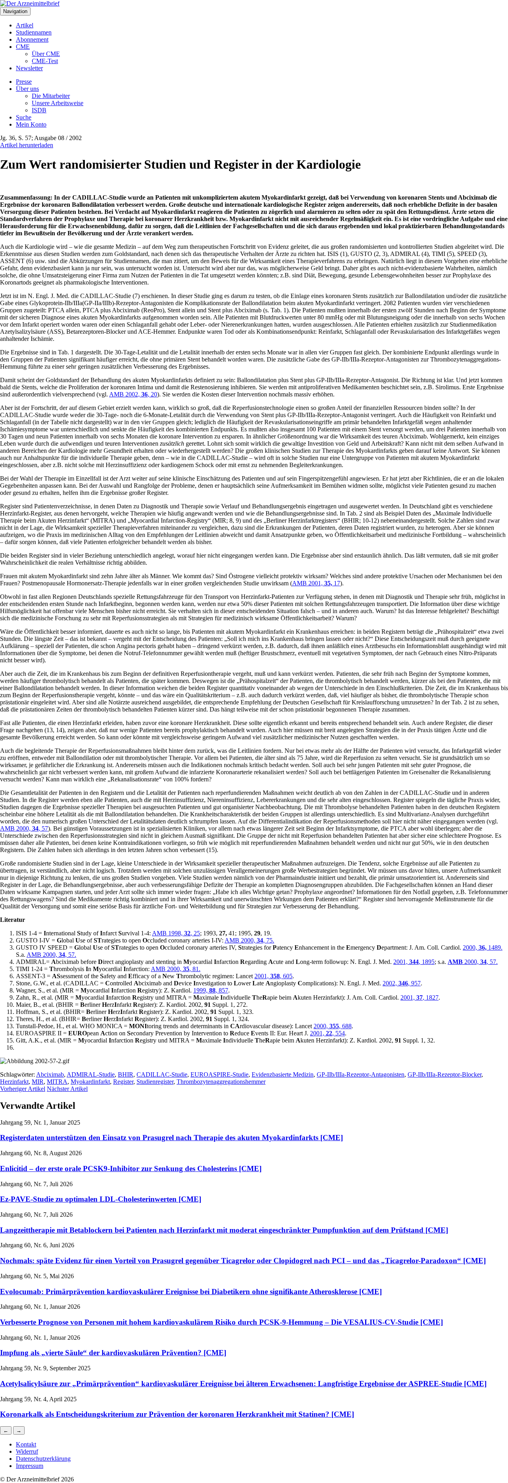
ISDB (39, 110)
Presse (24, 81)
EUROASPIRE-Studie (219, 1074)
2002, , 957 (402, 983)
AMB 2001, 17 (316, 583)
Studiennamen (34, 32)
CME (23, 46)
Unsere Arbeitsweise (57, 103)
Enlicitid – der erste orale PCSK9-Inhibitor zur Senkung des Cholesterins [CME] (131, 1168)
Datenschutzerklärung (43, 1458)
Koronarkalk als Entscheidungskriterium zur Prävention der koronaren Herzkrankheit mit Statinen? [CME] (177, 1414)
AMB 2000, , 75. (249, 940)
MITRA (57, 1081)
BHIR (125, 1074)
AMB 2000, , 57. (51, 954)
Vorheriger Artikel (22, 1088)
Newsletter (29, 68)
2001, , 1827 (419, 997)
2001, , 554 (327, 1033)
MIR (38, 1081)
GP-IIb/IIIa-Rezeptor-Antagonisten (360, 1074)
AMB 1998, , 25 (176, 933)
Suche (23, 117)
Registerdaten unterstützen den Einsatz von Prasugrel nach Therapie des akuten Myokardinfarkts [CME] (171, 1137)
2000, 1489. (482, 947)
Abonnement (32, 39)
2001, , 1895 (414, 961)
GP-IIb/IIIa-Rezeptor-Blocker (444, 1074)
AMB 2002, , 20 (133, 394)
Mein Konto (31, 124)
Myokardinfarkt (90, 1081)
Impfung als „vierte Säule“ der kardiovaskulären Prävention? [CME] (113, 1352)
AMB (455, 961)
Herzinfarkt (14, 1081)
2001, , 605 (273, 976)
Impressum (29, 1465)
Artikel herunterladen (26, 145)
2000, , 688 (333, 1026)
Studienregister (155, 1081)
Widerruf (27, 1451)
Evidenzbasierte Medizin (283, 1074)
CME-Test (45, 61)
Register (123, 1081)
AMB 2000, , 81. (175, 969)
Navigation (15, 11)
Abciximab (50, 1074)
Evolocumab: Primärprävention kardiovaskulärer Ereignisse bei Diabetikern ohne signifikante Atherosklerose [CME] (191, 1291)
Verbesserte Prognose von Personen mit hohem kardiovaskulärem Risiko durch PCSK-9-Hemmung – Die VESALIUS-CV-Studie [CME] (221, 1322)
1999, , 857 (210, 990)
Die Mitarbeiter (51, 95)
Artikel (24, 25)
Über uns (27, 88)
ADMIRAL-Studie (91, 1074)
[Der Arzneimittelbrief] (30, 3)
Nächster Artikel (67, 1088)
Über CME (46, 53)
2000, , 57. (480, 961)
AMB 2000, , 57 (24, 828)
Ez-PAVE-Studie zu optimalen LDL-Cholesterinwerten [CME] (100, 1199)
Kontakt (26, 1444)
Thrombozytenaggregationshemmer (221, 1081)
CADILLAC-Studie (162, 1074)
